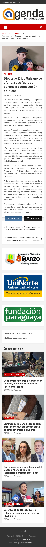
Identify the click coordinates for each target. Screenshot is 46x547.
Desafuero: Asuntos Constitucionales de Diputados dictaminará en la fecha (23, 228)
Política (8, 74)
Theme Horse (26, 539)
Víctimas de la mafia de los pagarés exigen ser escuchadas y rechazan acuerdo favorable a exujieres (22, 427)
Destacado (9, 375)
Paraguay (20, 375)
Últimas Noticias (13, 348)
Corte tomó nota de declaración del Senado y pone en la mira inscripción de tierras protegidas (23, 470)
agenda (18, 95)
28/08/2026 (9, 433)
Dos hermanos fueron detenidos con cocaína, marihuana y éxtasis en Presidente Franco (23, 383)
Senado (19, 504)
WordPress (31, 543)
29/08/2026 (9, 390)
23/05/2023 (9, 95)
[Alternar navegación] (5, 27)
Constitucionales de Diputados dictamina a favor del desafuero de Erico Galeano (22, 239)
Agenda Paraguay (29, 536)
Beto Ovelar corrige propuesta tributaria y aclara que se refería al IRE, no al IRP (22, 513)
